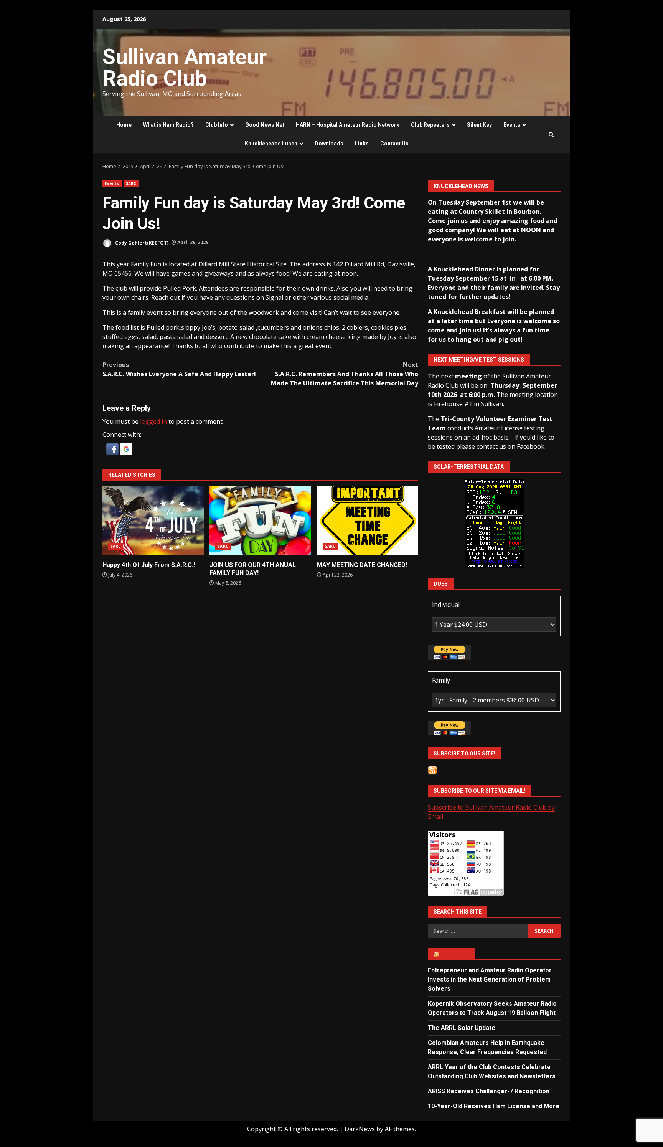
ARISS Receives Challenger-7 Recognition (488, 1091)
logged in (153, 421)
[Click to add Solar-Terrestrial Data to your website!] (494, 523)
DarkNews (360, 1129)
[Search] (551, 134)
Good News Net (264, 125)
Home (124, 125)
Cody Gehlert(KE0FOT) (141, 242)
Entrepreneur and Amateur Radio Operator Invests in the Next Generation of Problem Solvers (490, 979)
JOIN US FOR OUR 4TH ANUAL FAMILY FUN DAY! (260, 520)
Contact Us (394, 143)
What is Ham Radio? (168, 125)
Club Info (216, 125)
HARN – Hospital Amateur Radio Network (347, 125)
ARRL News (455, 954)
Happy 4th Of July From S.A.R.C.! (153, 520)
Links (362, 143)
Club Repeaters (430, 125)
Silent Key (479, 125)
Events (511, 125)
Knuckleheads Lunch (271, 143)
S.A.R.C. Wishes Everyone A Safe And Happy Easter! (179, 369)
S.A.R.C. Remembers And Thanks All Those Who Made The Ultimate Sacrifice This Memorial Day (344, 373)
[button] (113, 448)
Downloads (329, 143)
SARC (131, 183)
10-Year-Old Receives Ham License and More (493, 1106)
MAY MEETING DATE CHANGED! (367, 520)
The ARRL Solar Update (461, 1027)
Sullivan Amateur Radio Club (184, 67)
